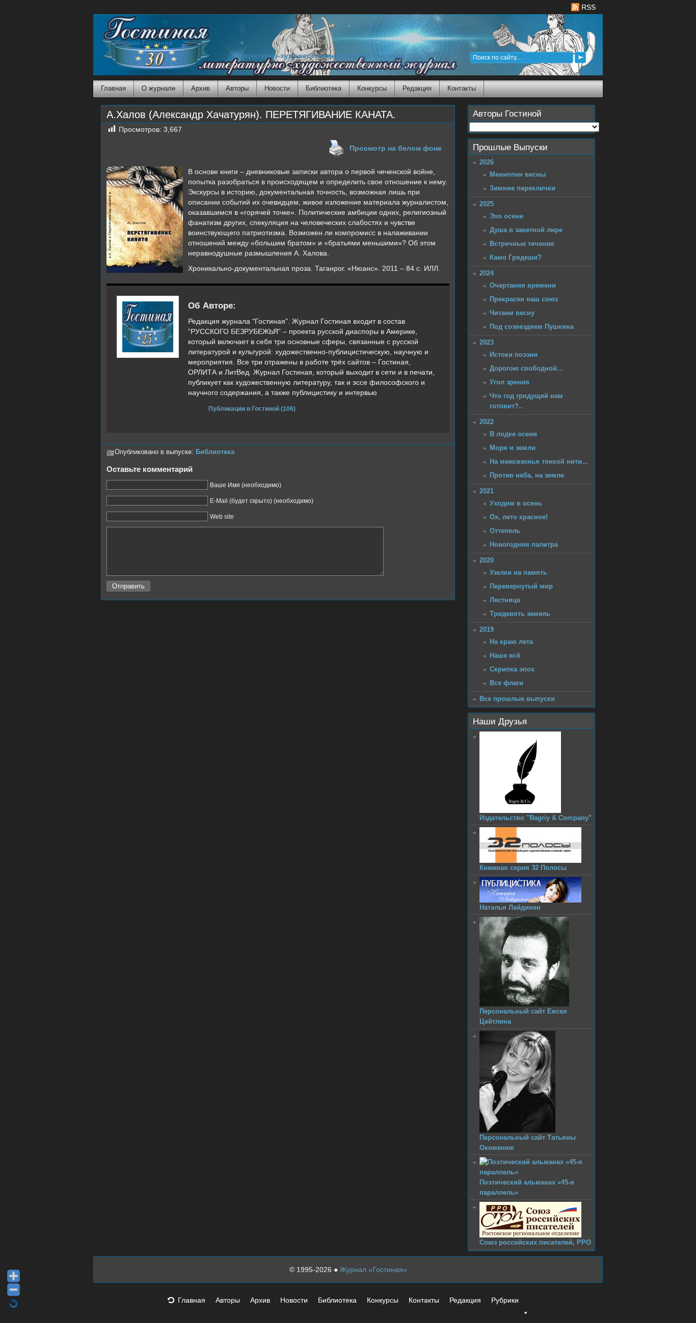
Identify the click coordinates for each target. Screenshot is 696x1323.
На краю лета (511, 641)
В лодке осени (513, 434)
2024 (486, 273)
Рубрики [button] (505, 1300)
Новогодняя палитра (524, 544)
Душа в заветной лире (526, 230)
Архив (200, 88)
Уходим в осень (516, 503)
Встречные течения (522, 243)
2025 (486, 204)
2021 (486, 491)
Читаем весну (512, 313)
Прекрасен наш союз (524, 299)
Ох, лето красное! (519, 517)
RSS (587, 7)
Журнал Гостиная (143, 43)
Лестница (505, 600)
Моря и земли (513, 448)
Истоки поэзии (514, 354)
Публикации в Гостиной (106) (252, 408)
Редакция (417, 88)
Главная (113, 88)
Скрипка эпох (512, 669)
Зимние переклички (522, 188)
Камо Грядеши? (516, 257)
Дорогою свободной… (527, 368)
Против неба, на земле (527, 475)
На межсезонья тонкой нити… (539, 461)
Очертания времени (523, 285)
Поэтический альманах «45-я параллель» (526, 1187)
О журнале (158, 88)
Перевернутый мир (521, 586)
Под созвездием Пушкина (532, 326)
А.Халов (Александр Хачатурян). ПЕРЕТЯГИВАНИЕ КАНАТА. (251, 114)
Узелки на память (518, 572)
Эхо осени (506, 216)
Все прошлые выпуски (517, 698)
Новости (277, 88)
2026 (486, 162)
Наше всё (505, 655)
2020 (486, 560)
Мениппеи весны (518, 174)
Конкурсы (372, 88)
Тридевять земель (520, 613)
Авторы (237, 88)
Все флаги (506, 683)
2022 (486, 422)
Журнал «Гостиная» (373, 1269)
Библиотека (323, 88)
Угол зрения (509, 382)
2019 (486, 629)
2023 (486, 342)
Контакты (461, 88)
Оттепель (505, 530)
